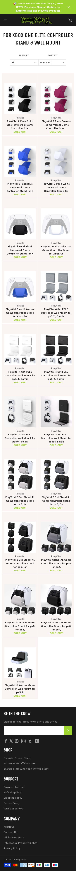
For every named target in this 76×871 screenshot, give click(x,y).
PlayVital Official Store (17, 758)
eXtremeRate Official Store (19, 763)
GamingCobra (19, 859)
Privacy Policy (12, 848)
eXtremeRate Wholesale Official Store (26, 768)
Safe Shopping (12, 792)
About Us (9, 826)
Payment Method (14, 787)
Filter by (24, 55)
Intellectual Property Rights (20, 843)
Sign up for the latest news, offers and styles (30, 721)
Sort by (52, 55)
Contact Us (10, 832)
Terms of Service (13, 808)
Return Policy (12, 803)
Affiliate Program (14, 837)
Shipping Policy (13, 797)
